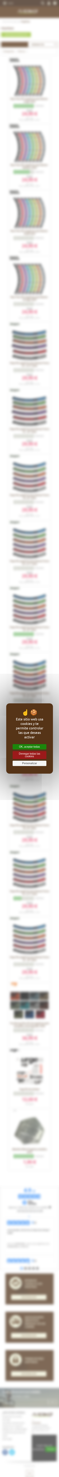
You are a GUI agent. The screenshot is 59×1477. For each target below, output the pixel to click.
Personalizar (29, 763)
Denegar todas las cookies (29, 755)
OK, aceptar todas (29, 746)
